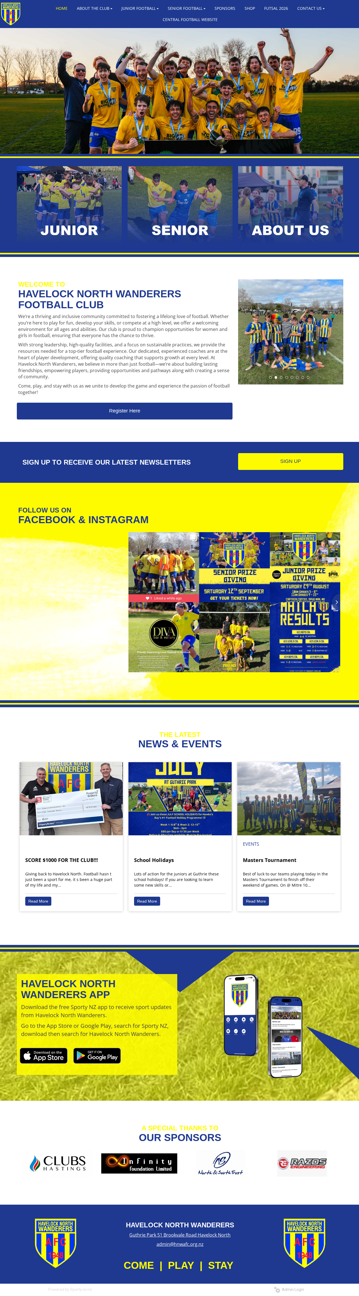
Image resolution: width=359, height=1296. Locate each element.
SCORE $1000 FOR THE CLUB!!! (61, 860)
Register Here (124, 411)
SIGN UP (290, 461)
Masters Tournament (269, 860)
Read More (38, 901)
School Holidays (154, 860)
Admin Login (292, 1289)
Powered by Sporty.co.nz (70, 1289)
